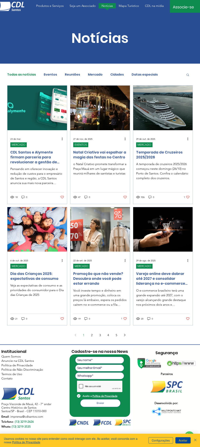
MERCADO (18, 144)
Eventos (50, 75)
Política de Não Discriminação (22, 369)
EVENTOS (81, 144)
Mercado (95, 75)
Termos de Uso (11, 374)
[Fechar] (195, 440)
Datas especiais (145, 75)
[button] (50, 7)
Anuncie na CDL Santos (17, 361)
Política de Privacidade (17, 365)
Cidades (117, 75)
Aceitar (183, 440)
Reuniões (72, 75)
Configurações (161, 440)
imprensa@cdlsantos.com (26, 416)
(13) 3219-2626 (24, 422)
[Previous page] (75, 335)
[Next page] (124, 335)
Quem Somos (11, 356)
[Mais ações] (63, 139)
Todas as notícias (21, 75)
